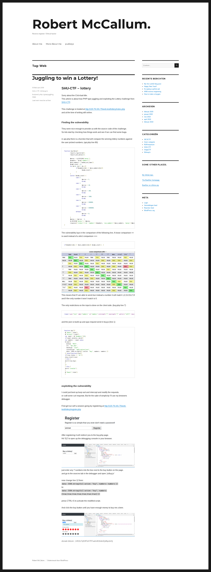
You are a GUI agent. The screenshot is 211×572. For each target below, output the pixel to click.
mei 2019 (147, 117)
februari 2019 (148, 122)
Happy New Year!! (150, 86)
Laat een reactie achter (41, 100)
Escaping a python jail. (152, 89)
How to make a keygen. (152, 94)
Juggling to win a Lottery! (65, 78)
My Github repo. (147, 175)
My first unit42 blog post (152, 84)
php (41, 94)
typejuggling (48, 94)
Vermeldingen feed (150, 205)
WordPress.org (149, 210)
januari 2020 (148, 114)
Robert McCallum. (91, 24)
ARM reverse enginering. (153, 91)
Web (34, 97)
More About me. (54, 44)
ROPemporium (149, 145)
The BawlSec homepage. (151, 180)
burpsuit (35, 94)
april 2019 (147, 119)
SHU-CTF (66, 102)
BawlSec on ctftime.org (150, 185)
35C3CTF (147, 139)
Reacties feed (149, 208)
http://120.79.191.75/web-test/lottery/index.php (105, 109)
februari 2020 (148, 112)
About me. (37, 44)
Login (146, 203)
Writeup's (44, 91)
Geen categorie (149, 142)
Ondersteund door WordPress (57, 560)
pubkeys (69, 44)
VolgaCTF (147, 150)
